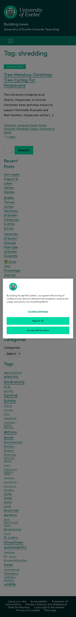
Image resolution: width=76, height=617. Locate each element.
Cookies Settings (38, 311)
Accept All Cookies (38, 330)
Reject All (38, 320)
